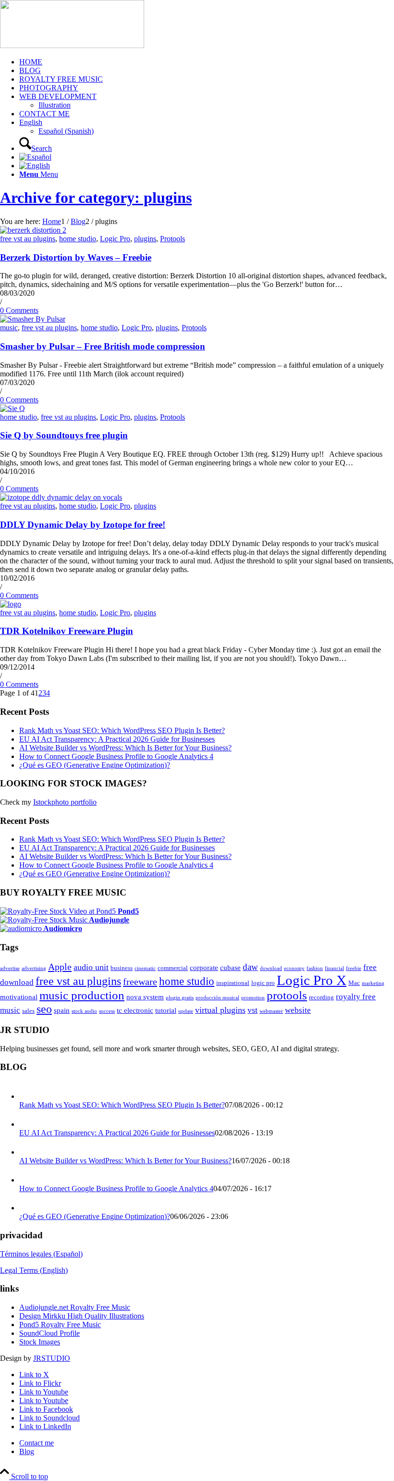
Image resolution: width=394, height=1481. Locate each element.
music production (81, 995)
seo (44, 1008)
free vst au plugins (27, 239)
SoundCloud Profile (49, 1333)
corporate (204, 967)
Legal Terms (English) (34, 1270)
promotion (253, 997)
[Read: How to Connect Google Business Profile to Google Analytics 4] (28, 1180)
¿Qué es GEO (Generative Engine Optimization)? (94, 765)
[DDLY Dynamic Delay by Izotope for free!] (61, 497)
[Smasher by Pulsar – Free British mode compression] (32, 319)
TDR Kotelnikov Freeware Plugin (66, 631)
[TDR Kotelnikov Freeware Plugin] (10, 604)
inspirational (232, 982)
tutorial (165, 1010)
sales (28, 1010)
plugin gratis (180, 997)
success (107, 1011)
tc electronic (135, 1010)
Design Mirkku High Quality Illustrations (81, 1316)
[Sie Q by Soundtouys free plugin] (12, 408)
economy (294, 968)
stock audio (84, 1011)
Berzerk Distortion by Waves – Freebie (75, 257)
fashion (315, 968)
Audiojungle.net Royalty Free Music (74, 1307)
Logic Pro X (311, 980)
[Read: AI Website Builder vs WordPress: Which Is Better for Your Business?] (28, 1152)
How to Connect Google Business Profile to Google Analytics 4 (116, 756)
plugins (145, 239)
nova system (145, 997)
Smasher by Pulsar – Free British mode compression (102, 346)
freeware (140, 981)
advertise (10, 968)
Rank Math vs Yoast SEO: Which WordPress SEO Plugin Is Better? (122, 730)
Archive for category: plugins (96, 197)
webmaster (271, 1011)
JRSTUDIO (51, 1358)
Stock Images (39, 1342)
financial (334, 968)
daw (250, 967)
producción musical (217, 997)
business (122, 967)
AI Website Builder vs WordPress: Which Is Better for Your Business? (125, 748)
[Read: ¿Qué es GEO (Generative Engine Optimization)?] (28, 1208)
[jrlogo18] (72, 45)
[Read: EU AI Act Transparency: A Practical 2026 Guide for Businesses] (28, 1124)
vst (252, 1010)
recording (321, 997)
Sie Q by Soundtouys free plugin (64, 435)
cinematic (145, 968)
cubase (230, 967)
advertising (34, 968)
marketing (373, 983)
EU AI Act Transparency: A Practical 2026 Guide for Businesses (117, 739)
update (185, 1011)
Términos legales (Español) (41, 1254)
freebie (353, 968)
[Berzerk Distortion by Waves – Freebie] (33, 230)
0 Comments (19, 310)
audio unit (91, 967)
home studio (77, 239)
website (298, 1010)
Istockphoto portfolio (65, 802)
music (9, 328)
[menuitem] (206, 62)
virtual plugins (220, 1010)
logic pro (263, 982)
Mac (354, 982)
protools (287, 995)
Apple (60, 966)
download (271, 968)
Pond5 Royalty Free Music (60, 1324)
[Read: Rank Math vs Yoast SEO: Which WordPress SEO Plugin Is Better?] (28, 1096)
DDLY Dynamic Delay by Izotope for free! (82, 525)
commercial (173, 967)
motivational (18, 997)
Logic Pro (115, 239)
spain (62, 1010)
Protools (172, 239)
